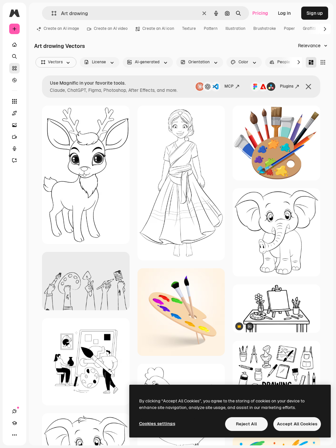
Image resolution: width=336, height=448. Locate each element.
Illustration (235, 28)
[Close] (308, 87)
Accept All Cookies (297, 424)
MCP (229, 86)
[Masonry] (311, 62)
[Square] (323, 62)
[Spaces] (14, 113)
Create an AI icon (158, 28)
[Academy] (14, 423)
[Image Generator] (14, 125)
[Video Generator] (14, 137)
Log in (284, 13)
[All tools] (14, 101)
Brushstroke (264, 28)
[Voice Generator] (14, 148)
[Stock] (14, 68)
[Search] (14, 56)
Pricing (260, 13)
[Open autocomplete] (51, 13)
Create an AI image (61, 28)
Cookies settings (157, 423)
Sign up (314, 13)
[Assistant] (14, 160)
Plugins (286, 86)
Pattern (211, 28)
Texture (189, 28)
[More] (14, 435)
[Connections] (14, 411)
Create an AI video (111, 28)
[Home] (14, 44)
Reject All (246, 424)
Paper (289, 28)
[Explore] (14, 80)
